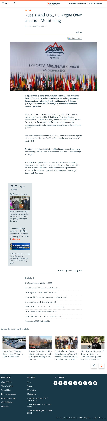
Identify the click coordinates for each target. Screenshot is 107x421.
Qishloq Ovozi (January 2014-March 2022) (37, 399)
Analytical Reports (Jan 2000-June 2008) (39, 412)
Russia (28, 10)
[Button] (79, 32)
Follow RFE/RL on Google (77, 3)
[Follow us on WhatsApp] (90, 383)
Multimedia (31, 394)
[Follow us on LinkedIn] (85, 383)
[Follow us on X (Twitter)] (75, 383)
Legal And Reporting (8, 398)
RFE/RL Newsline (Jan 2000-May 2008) (39, 406)
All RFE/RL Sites (7, 402)
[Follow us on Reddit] (60, 383)
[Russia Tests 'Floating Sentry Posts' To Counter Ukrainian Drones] (14, 342)
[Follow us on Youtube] (55, 383)
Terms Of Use (6, 390)
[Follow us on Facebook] (80, 383)
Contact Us (5, 406)
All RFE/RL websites (95, 3)
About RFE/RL (6, 382)
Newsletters (31, 390)
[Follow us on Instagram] (65, 383)
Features (30, 386)
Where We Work (7, 386)
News (29, 382)
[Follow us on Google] (70, 383)
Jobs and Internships (8, 394)
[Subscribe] (95, 383)
